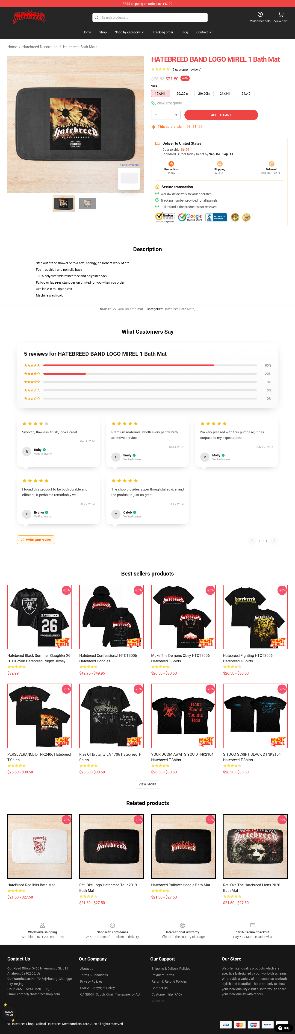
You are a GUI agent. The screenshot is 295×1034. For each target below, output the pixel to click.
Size (154, 86)
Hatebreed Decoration (40, 47)
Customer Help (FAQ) (167, 994)
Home (12, 47)
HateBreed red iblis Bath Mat (31, 885)
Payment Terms (163, 975)
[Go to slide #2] (88, 203)
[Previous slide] (14, 124)
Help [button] (286, 1028)
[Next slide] (137, 124)
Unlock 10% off (9, 1013)
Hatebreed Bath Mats (80, 47)
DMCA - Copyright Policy (97, 988)
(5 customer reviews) (186, 69)
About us (86, 968)
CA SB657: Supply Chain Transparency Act (110, 994)
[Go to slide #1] (64, 203)
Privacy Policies (91, 981)
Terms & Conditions (94, 975)
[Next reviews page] (274, 541)
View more (147, 784)
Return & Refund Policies (169, 981)
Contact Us (160, 988)
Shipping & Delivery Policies (171, 968)
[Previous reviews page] (252, 541)
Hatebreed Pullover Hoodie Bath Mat (180, 885)
